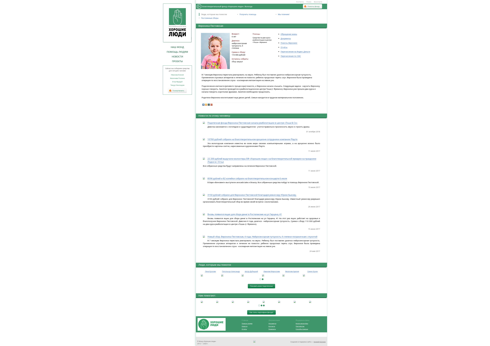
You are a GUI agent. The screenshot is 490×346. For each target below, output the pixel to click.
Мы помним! (283, 14)
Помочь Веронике (289, 43)
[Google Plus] (211, 104)
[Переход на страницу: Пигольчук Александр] (230, 275)
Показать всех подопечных (261, 286)
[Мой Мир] (208, 104)
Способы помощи (302, 329)
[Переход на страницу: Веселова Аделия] (292, 275)
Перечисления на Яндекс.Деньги (295, 51)
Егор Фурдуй (177, 82)
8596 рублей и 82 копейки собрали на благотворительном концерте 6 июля (247, 178)
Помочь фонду (314, 6)
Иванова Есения (177, 75)
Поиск (308, 2)
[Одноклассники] (206, 104)
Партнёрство (300, 326)
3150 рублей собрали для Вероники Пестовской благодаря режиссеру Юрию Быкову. (251, 194)
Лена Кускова (210, 271)
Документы (286, 38)
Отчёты (284, 47)
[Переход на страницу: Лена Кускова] (210, 275)
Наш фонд (177, 47)
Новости (177, 56)
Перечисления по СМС (291, 56)
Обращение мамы (289, 34)
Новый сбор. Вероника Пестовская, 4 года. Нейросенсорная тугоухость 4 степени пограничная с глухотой (262, 236)
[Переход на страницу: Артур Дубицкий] (251, 275)
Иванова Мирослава (272, 271)
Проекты (177, 61)
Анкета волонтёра (302, 323)
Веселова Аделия (292, 271)
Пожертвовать (178, 90)
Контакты (300, 2)
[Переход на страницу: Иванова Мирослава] (271, 275)
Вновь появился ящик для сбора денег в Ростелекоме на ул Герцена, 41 (244, 214)
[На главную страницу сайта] (177, 23)
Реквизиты (272, 329)
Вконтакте (318, 2)
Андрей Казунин (320, 342)
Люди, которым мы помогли (214, 14)
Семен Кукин (312, 271)
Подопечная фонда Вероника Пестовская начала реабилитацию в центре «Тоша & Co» (252, 122)
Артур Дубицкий (251, 271)
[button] (260, 279)
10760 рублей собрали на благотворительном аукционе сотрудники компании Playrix (252, 139)
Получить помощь (248, 14)
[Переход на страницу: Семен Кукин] (312, 275)
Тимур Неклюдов (177, 85)
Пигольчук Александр (231, 271)
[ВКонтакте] (203, 104)
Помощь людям (177, 51)
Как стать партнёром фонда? (261, 312)
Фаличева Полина (177, 78)
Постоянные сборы (209, 18)
